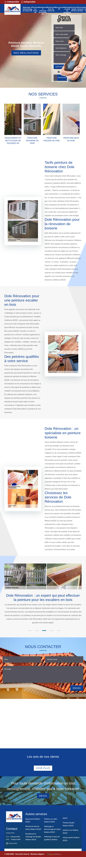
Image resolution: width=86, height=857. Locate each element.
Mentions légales (37, 854)
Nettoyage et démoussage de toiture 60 (27, 9)
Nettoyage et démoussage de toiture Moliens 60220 (52, 829)
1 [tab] (30, 630)
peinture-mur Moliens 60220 (70, 831)
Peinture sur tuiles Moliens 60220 (50, 820)
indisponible (13, 2)
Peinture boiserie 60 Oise (80, 9)
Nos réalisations (26, 53)
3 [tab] (44, 630)
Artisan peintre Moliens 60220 (71, 839)
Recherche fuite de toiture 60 (51, 9)
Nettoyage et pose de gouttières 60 (67, 11)
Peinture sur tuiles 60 (35, 10)
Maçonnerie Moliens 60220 (32, 820)
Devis (43, 796)
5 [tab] (59, 630)
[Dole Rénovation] (12, 9)
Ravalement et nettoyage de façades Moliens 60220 (33, 836)
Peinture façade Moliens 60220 (68, 824)
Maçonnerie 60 (59, 8)
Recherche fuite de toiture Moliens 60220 (33, 827)
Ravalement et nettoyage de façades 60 (42, 11)
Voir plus (43, 768)
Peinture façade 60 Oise (74, 9)
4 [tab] (51, 630)
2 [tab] (37, 630)
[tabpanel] (43, 608)
